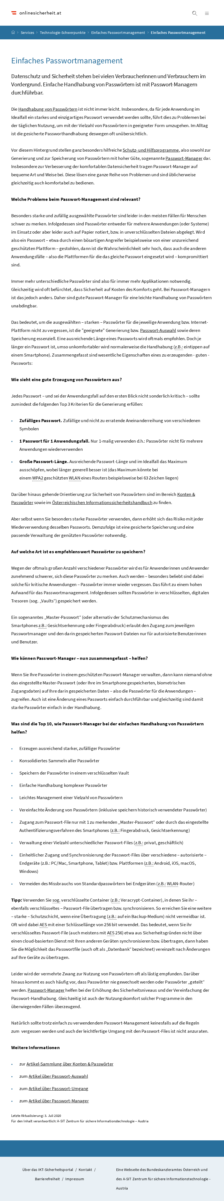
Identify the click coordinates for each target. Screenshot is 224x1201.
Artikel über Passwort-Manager (59, 1101)
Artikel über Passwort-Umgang (59, 1088)
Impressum (74, 1178)
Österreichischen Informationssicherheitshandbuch (102, 502)
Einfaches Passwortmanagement (118, 32)
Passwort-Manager (184, 158)
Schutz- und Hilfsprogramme (151, 150)
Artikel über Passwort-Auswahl (58, 1076)
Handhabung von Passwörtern (48, 109)
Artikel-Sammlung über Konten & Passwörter (69, 1064)
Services (28, 32)
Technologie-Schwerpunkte (63, 32)
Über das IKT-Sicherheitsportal (47, 1169)
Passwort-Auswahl (158, 330)
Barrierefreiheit (47, 1178)
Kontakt (85, 1169)
